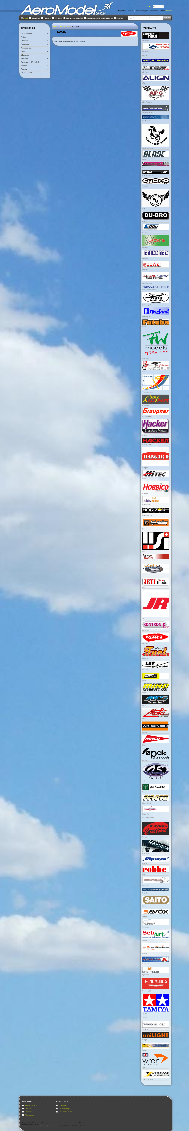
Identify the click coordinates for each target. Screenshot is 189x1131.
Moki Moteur (146, 719)
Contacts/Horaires (74, 18)
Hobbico (145, 494)
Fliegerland (146, 316)
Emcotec (145, 258)
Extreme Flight (147, 283)
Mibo (144, 692)
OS (143, 781)
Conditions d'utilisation (79, 1126)
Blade (144, 159)
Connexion (62, 1105)
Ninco (144, 745)
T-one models (147, 991)
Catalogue (66, 26)
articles (169, 11)
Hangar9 (145, 468)
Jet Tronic (145, 561)
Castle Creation (147, 175)
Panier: (162, 10)
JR (143, 618)
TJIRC (144, 1017)
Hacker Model (147, 445)
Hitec (144, 478)
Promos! (47, 18)
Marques (58, 18)
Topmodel (145, 1029)
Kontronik (145, 630)
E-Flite (144, 232)
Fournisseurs (29, 1115)
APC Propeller (147, 102)
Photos (119, 18)
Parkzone (145, 792)
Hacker (144, 435)
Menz (144, 681)
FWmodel (145, 358)
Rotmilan (145, 893)
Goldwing (145, 405)
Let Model (145, 670)
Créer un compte (64, 1109)
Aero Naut (145, 40)
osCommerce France (52, 1126)
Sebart (144, 940)
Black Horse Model (148, 148)
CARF (144, 167)
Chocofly (145, 186)
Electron (145, 247)
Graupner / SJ (147, 416)
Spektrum (145, 975)
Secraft (144, 954)
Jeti (143, 587)
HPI (143, 529)
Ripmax (144, 863)
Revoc (144, 837)
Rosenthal (145, 885)
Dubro (144, 221)
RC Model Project (148, 818)
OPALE (144, 760)
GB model (145, 372)
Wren (144, 1067)
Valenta (144, 1051)
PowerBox (145, 814)
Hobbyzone (146, 504)
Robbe (144, 874)
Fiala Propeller (147, 305)
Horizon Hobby (147, 515)
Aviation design (147, 112)
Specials (28, 1109)
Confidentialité (65, 1126)
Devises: (149, 6)
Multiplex (145, 732)
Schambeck (146, 927)
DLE (143, 209)
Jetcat (144, 575)
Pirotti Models (146, 803)
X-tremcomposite (148, 1079)
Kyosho (75, 26)
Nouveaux (36, 18)
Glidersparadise (147, 392)
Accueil (56, 26)
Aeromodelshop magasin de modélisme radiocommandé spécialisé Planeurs (59, 1123)
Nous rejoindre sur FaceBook (99, 18)
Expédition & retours (66, 1112)
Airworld (145, 63)
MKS (144, 705)
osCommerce (35, 1124)
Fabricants (28, 1112)
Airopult (144, 55)
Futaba (144, 327)
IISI (143, 551)
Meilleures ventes (31, 1105)
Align (144, 83)
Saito (144, 906)
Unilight (144, 1040)
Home (25, 18)
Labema (145, 658)
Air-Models (146, 51)
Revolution (145, 853)
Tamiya (144, 1013)
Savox (144, 916)
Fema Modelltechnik (149, 290)
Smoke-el (145, 964)
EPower (145, 269)
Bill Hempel (146, 121)
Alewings (145, 72)
